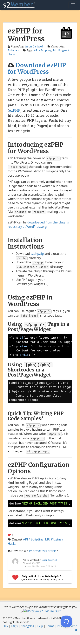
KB (6, 626)
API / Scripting (42, 50)
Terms (50, 626)
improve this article (43, 551)
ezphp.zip (37, 254)
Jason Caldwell (34, 46)
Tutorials (13, 50)
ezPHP (14, 110)
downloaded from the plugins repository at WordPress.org (38, 224)
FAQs (14, 626)
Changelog (27, 626)
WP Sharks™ (52, 611)
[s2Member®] (19, 5)
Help (40, 626)
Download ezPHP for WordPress (37, 68)
